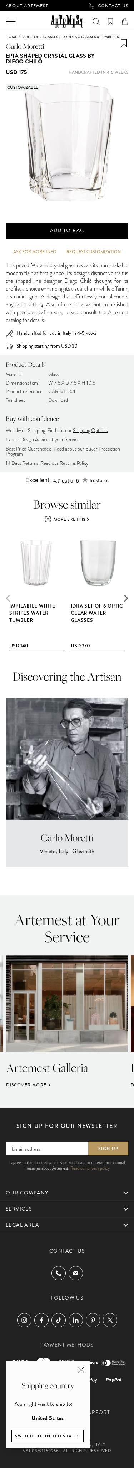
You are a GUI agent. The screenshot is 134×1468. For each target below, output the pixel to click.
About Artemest (27, 6)
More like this (69, 519)
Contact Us (113, 6)
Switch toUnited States (47, 1436)
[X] (110, 1320)
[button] (126, 598)
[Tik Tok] (58, 1320)
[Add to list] (124, 43)
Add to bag (67, 230)
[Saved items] (110, 21)
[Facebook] (41, 1320)
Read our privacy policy (90, 1168)
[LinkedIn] (76, 1320)
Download (58, 400)
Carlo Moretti (25, 46)
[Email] (76, 1273)
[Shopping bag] (125, 21)
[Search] (96, 21)
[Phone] (58, 1273)
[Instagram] (24, 1320)
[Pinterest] (93, 1320)
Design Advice (34, 439)
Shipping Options (90, 430)
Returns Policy (74, 463)
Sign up (108, 1148)
